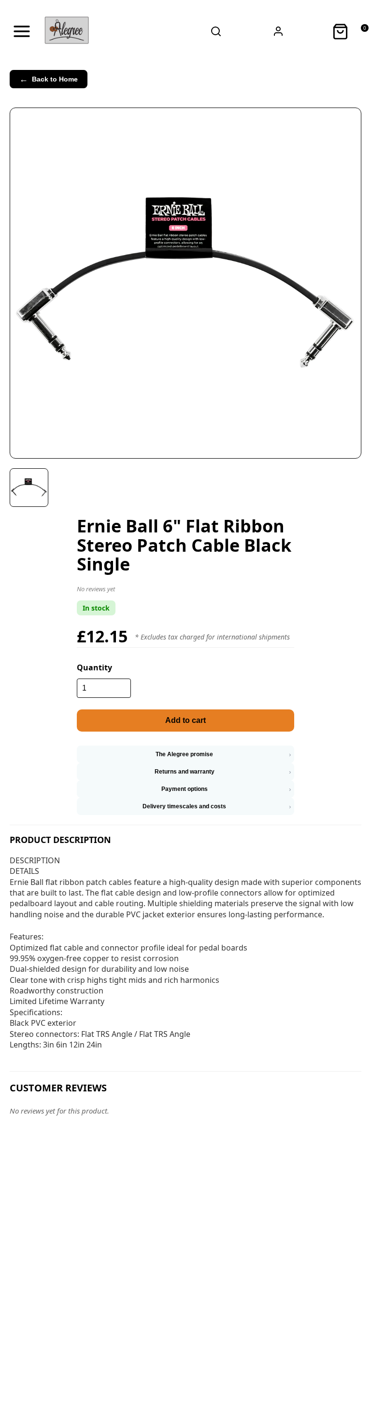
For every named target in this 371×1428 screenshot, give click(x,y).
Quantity (94, 667)
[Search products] (216, 31)
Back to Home (48, 79)
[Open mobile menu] (22, 31)
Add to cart (185, 720)
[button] (185, 590)
